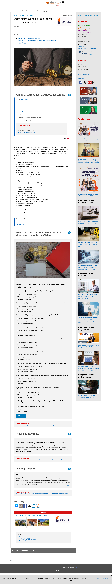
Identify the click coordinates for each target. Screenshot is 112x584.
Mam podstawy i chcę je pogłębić (27, 297)
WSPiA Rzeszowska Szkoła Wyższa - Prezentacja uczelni (31, 515)
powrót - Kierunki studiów (22, 550)
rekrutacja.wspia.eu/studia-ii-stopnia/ (26, 132)
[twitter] (85, 84)
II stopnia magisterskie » (84, 29)
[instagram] (94, 84)
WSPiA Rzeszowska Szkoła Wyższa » (88, 15)
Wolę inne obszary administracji (27, 335)
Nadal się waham (23, 411)
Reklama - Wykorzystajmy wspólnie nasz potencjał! (42, 567)
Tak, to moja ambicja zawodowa (27, 378)
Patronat (59, 567)
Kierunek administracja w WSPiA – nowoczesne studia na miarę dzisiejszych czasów (87, 296)
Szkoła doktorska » (83, 30)
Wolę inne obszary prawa (25, 299)
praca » (19, 109)
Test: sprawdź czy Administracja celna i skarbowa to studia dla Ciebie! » (36, 40)
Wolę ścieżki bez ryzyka (24, 359)
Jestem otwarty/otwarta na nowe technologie (30, 369)
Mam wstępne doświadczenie (26, 357)
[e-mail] (21, 507)
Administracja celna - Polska (26, 538)
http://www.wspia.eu (21, 220)
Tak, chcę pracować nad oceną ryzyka (28, 354)
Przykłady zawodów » (23, 42)
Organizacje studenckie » (85, 38)
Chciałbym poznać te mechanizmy (27, 345)
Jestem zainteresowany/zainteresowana (29, 333)
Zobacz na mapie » (83, 74)
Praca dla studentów (68, 567)
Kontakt (54, 567)
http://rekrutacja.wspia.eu (22, 222)
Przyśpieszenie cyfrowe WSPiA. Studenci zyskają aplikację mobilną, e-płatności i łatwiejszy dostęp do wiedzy (88, 160)
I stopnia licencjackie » (84, 25)
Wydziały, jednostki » (84, 41)
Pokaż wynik (21, 415)
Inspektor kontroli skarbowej (24, 440)
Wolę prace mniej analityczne (26, 397)
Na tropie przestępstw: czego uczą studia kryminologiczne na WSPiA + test (88, 244)
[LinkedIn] (33, 507)
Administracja (24, 99)
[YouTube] (89, 84)
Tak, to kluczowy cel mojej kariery (27, 306)
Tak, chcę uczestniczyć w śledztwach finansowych (31, 330)
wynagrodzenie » (22, 111)
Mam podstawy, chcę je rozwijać (27, 321)
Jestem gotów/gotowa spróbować (27, 381)
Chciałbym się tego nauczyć (25, 309)
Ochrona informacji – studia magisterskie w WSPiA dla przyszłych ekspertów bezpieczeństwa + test (88, 368)
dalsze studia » (21, 106)
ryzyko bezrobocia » (23, 107)
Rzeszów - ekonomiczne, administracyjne (30, 539)
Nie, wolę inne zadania (24, 311)
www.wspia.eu (82, 77)
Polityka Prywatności (56, 570)
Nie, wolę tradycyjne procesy (26, 371)
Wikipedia (68, 485)
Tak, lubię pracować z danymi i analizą (28, 392)
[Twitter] (29, 506)
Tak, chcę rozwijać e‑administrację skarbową (30, 366)
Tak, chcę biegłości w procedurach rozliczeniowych (32, 318)
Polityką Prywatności (102, 578)
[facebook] (80, 84)
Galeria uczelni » (82, 46)
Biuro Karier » (82, 36)
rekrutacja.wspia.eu (83, 78)
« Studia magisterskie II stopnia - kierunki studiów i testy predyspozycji (29, 11)
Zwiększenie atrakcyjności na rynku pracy (29, 408)
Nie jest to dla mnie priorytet (25, 323)
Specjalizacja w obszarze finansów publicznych (31, 406)
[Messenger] (16, 507)
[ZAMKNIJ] (83, 580)
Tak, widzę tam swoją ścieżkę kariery (28, 342)
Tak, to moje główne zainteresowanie (28, 294)
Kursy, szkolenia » (83, 34)
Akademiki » (81, 39)
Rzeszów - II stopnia (24, 541)
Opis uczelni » (82, 44)
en (68, 140)
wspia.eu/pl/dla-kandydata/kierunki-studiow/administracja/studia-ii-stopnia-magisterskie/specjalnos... (42, 127)
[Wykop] (38, 507)
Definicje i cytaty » (22, 44)
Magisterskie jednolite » (84, 27)
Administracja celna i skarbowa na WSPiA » (29, 38)
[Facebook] (25, 507)
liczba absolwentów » (23, 104)
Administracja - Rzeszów (25, 536)
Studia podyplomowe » (84, 32)
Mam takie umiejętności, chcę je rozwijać (29, 395)
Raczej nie (21, 383)
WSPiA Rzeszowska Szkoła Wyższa (24, 15)
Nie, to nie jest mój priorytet (25, 347)
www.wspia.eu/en (20, 224)
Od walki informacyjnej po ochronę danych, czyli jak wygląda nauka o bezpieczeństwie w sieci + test (87, 267)
